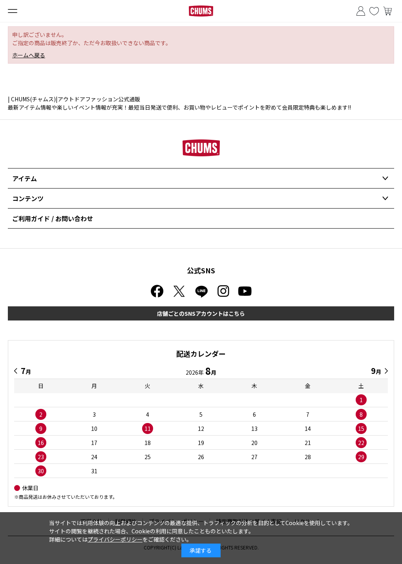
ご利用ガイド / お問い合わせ (52, 218)
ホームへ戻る (28, 55)
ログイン (360, 11)
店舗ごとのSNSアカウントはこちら (201, 313)
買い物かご (387, 11)
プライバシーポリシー (115, 539)
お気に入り (374, 11)
